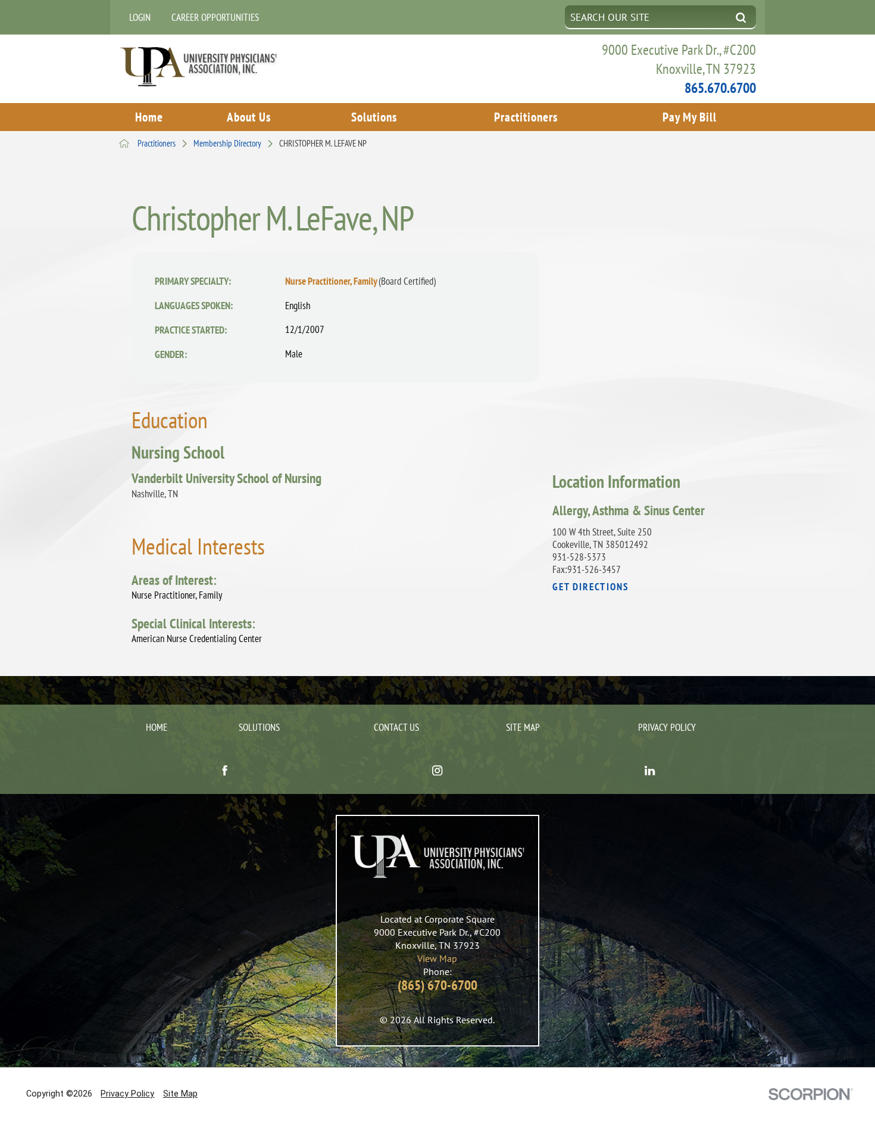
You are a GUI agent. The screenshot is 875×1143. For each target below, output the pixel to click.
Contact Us (396, 727)
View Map (437, 958)
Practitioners (526, 117)
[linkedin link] (650, 771)
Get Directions (590, 586)
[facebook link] (225, 771)
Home (149, 117)
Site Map (523, 727)
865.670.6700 (720, 87)
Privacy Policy (667, 727)
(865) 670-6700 (437, 984)
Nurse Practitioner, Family (360, 281)
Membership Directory (227, 143)
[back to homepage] (124, 143)
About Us (249, 117)
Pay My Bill (689, 117)
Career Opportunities (215, 17)
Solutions (374, 117)
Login (140, 17)
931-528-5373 (579, 557)
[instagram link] (438, 771)
